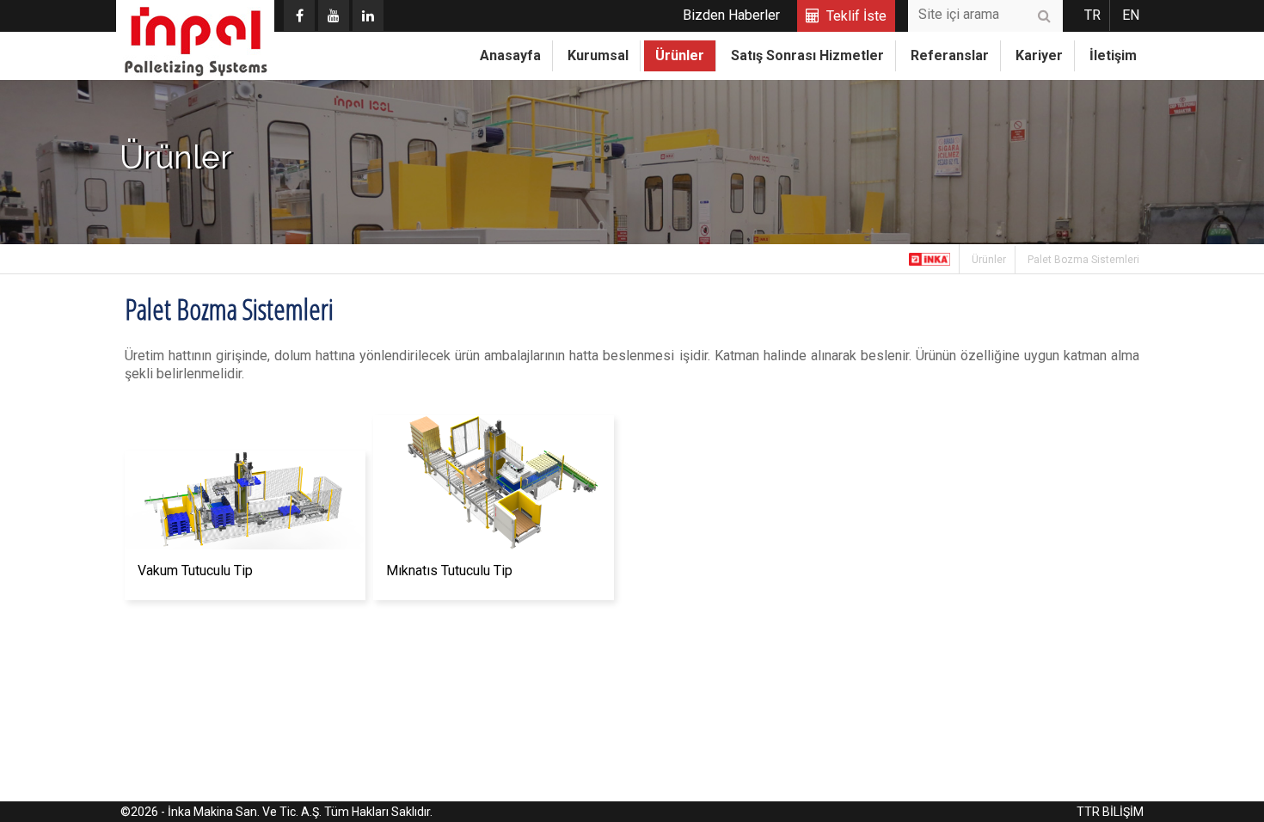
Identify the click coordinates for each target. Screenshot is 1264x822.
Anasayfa (510, 55)
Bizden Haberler (731, 15)
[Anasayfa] (930, 258)
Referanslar (950, 55)
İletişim (1113, 55)
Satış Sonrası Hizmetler (807, 55)
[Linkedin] (368, 15)
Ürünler (679, 55)
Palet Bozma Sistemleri (1083, 260)
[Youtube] (333, 15)
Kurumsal (598, 55)
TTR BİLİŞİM (1110, 812)
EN (1130, 15)
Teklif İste (856, 16)
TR (1092, 15)
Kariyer (1039, 55)
